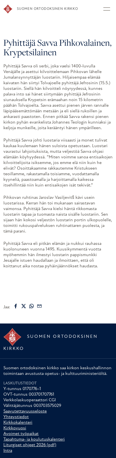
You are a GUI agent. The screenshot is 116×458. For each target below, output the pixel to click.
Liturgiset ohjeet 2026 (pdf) (29, 445)
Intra (7, 450)
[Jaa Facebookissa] (15, 306)
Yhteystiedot (16, 417)
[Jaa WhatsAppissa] (31, 306)
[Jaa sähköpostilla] (39, 306)
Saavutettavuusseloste (25, 411)
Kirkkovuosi (14, 428)
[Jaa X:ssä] (23, 306)
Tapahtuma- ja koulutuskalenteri (34, 439)
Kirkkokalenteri (17, 422)
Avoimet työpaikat (21, 434)
